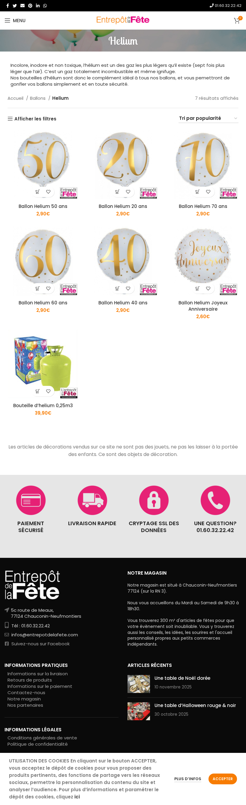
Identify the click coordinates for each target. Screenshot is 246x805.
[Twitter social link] (15, 6)
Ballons (38, 98)
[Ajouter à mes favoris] (48, 192)
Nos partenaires (25, 705)
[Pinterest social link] (30, 6)
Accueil (16, 98)
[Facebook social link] (7, 6)
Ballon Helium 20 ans (123, 206)
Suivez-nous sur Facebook (40, 644)
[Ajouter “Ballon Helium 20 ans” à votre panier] (117, 192)
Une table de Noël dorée (182, 678)
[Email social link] (22, 6)
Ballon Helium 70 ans (203, 206)
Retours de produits (30, 680)
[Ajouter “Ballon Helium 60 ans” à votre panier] (37, 288)
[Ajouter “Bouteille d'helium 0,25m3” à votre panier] (37, 391)
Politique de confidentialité (38, 744)
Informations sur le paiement (40, 686)
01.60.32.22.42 (228, 5)
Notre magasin (24, 699)
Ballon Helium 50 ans (43, 206)
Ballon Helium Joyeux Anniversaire (202, 306)
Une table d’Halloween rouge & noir (195, 705)
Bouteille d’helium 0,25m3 (43, 405)
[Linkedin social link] (37, 6)
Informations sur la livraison (38, 673)
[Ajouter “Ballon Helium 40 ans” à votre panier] (117, 288)
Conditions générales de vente (42, 738)
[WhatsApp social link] (45, 6)
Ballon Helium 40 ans (123, 303)
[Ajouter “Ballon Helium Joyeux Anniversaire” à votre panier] (198, 288)
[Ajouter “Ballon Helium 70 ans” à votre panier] (198, 192)
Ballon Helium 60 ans (43, 303)
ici (77, 797)
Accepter (223, 778)
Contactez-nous (26, 692)
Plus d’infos (187, 779)
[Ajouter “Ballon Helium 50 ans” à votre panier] (37, 192)
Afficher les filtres (35, 118)
